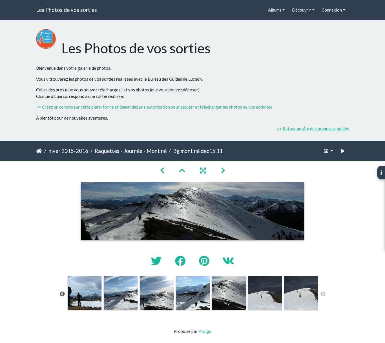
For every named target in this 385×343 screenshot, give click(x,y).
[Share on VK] (228, 260)
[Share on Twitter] (157, 260)
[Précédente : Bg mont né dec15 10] (162, 170)
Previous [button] (62, 294)
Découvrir (301, 9)
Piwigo (205, 331)
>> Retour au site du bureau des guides (313, 128)
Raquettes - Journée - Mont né (131, 151)
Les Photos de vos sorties (66, 9)
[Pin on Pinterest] (205, 260)
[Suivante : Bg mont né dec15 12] (223, 170)
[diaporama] (343, 151)
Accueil (39, 151)
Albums (275, 9)
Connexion (332, 9)
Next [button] (323, 294)
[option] (85, 293)
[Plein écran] (203, 170)
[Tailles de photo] (328, 151)
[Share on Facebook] (181, 260)
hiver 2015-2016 (68, 151)
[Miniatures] (182, 170)
